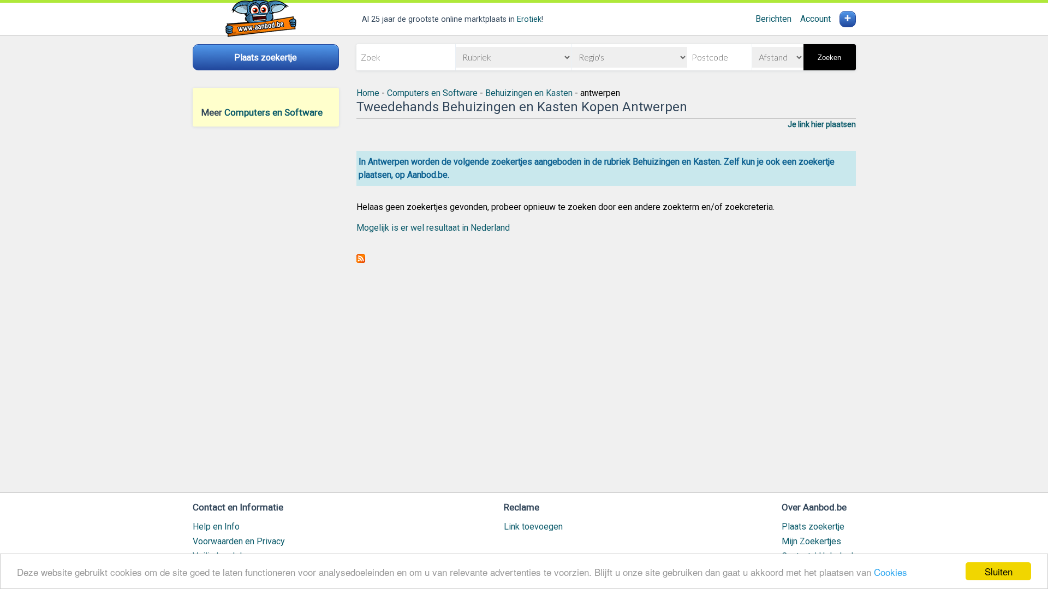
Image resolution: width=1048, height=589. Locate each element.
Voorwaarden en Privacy (239, 541)
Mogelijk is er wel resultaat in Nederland (433, 228)
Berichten (773, 19)
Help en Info (216, 526)
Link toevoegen (533, 526)
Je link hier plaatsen (822, 124)
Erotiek (529, 19)
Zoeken (829, 57)
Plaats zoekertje (813, 526)
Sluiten (999, 571)
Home (367, 93)
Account (815, 19)
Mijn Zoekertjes (811, 541)
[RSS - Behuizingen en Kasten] (360, 260)
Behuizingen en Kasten (529, 93)
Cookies (890, 572)
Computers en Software (273, 112)
